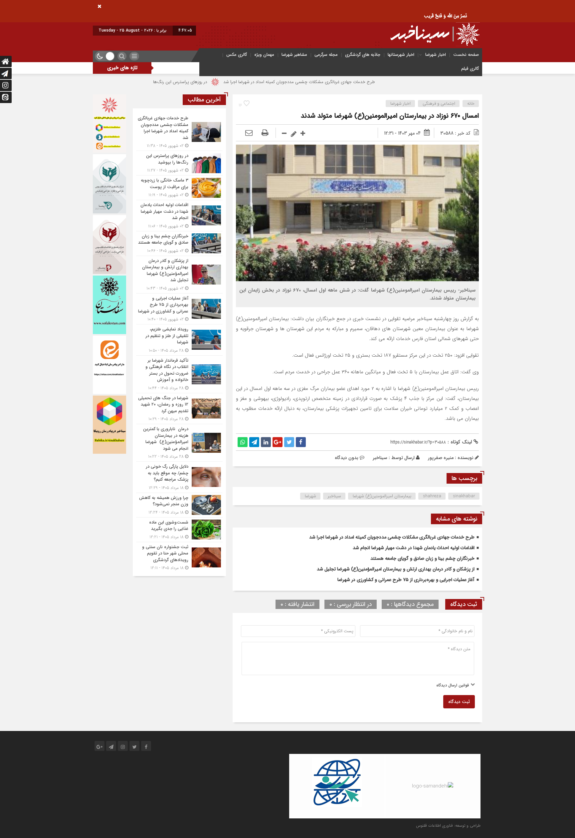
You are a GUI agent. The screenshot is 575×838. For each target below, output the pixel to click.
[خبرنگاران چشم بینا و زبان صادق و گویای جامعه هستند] (179, 243)
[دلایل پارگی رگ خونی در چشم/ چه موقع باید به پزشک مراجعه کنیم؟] (179, 477)
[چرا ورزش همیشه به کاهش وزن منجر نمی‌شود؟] (179, 505)
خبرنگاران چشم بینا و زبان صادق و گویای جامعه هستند (422, 558)
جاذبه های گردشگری (362, 54)
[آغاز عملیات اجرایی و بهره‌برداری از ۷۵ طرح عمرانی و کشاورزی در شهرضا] (179, 309)
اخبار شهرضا (435, 54)
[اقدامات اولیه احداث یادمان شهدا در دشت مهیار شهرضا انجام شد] (179, 215)
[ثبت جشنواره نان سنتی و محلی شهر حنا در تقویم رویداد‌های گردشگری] (179, 556)
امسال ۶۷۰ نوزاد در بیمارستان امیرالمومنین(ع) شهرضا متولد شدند (390, 116)
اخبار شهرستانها (401, 54)
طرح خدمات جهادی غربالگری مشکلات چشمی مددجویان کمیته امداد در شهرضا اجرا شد (337, 81)
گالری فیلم (470, 68)
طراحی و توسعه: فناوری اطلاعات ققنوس (448, 825)
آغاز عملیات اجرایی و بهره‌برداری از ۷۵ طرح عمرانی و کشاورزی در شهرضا (406, 579)
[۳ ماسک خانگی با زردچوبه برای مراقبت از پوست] (179, 188)
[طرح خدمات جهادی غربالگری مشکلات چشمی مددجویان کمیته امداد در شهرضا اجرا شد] (179, 132)
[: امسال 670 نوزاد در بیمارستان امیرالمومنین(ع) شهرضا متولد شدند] (249, 133)
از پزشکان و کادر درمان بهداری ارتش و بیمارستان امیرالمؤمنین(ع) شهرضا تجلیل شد (396, 569)
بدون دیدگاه (346, 457)
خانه (471, 103)
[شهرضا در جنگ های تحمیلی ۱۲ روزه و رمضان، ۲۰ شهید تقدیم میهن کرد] (179, 408)
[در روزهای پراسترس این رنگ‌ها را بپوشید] (179, 163)
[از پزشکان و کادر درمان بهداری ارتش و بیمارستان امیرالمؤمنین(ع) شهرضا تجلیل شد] (179, 274)
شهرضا (310, 496)
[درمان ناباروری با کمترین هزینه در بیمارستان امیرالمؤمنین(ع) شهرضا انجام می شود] (179, 442)
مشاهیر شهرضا (294, 54)
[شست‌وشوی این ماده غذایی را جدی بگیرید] (179, 530)
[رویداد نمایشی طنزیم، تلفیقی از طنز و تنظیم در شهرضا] (179, 339)
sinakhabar (464, 496)
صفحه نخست (466, 54)
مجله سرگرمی (326, 54)
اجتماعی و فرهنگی (439, 103)
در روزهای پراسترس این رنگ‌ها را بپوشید (209, 81)
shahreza (432, 496)
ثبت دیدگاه (459, 701)
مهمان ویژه (264, 54)
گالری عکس (236, 54)
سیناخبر (380, 457)
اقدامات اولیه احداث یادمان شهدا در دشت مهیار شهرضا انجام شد (414, 547)
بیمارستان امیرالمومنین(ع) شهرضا (382, 496)
